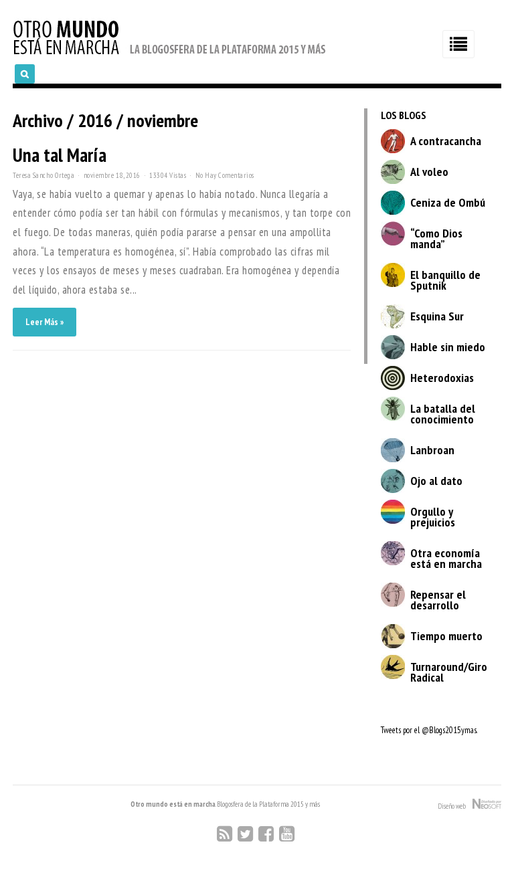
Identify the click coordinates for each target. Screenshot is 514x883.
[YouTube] (286, 834)
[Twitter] (245, 834)
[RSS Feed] (224, 834)
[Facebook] (266, 834)
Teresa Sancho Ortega (43, 175)
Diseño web (455, 806)
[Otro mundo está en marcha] (170, 56)
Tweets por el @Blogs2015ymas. (429, 730)
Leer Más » (44, 322)
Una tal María (59, 154)
